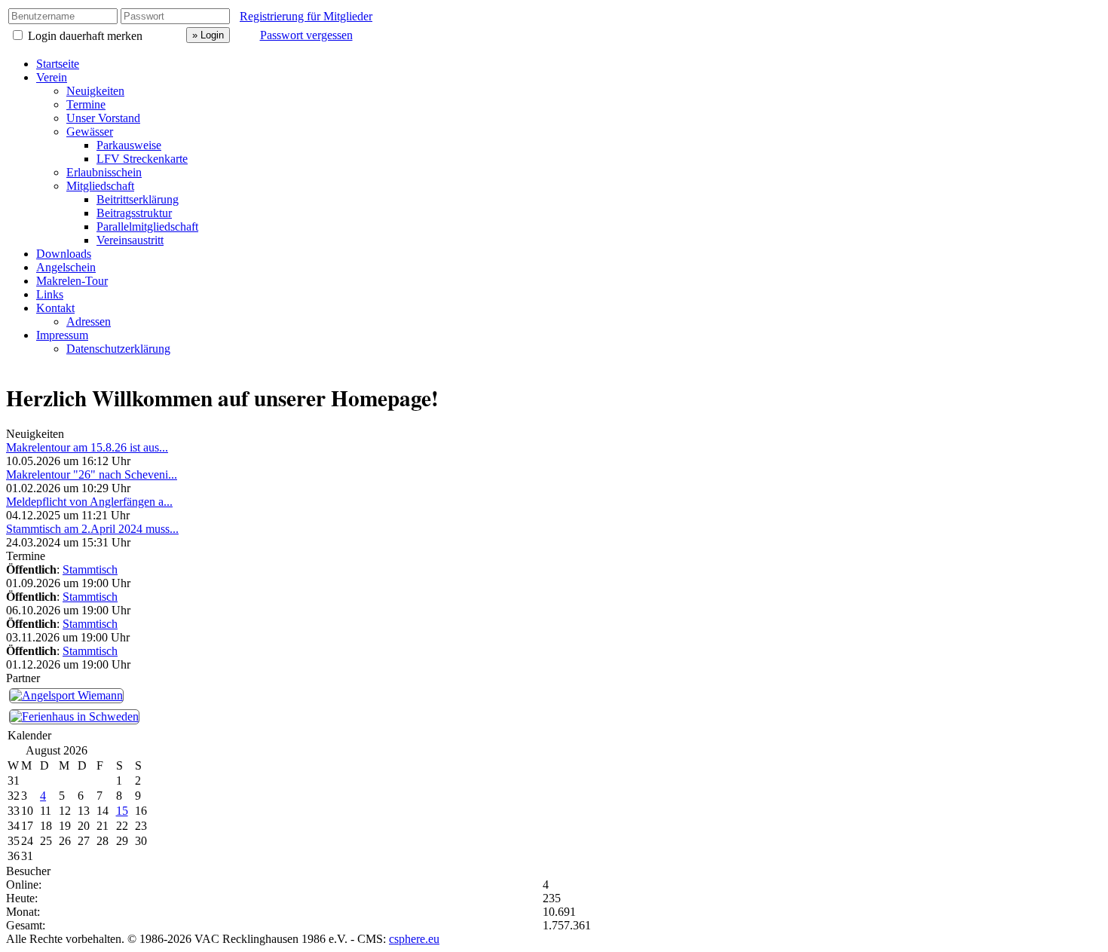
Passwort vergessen (306, 35)
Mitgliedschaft (100, 185)
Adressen (88, 321)
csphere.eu (414, 938)
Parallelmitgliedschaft (147, 226)
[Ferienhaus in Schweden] (74, 715)
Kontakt (55, 308)
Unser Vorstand (103, 118)
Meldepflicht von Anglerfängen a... (89, 501)
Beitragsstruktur (134, 213)
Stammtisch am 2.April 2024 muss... (92, 528)
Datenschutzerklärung (118, 348)
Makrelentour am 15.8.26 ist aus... (87, 447)
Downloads (63, 253)
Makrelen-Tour (72, 280)
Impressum (62, 335)
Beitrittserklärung (137, 199)
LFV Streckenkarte (142, 158)
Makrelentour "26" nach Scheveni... (91, 474)
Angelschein (66, 267)
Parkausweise (128, 145)
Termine (86, 104)
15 (122, 810)
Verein (51, 77)
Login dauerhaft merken (85, 35)
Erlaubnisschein (104, 172)
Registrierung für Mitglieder (306, 16)
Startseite (57, 63)
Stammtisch (90, 569)
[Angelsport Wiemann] (66, 694)
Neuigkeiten (95, 90)
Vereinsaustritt (130, 240)
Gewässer (89, 131)
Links (49, 294)
